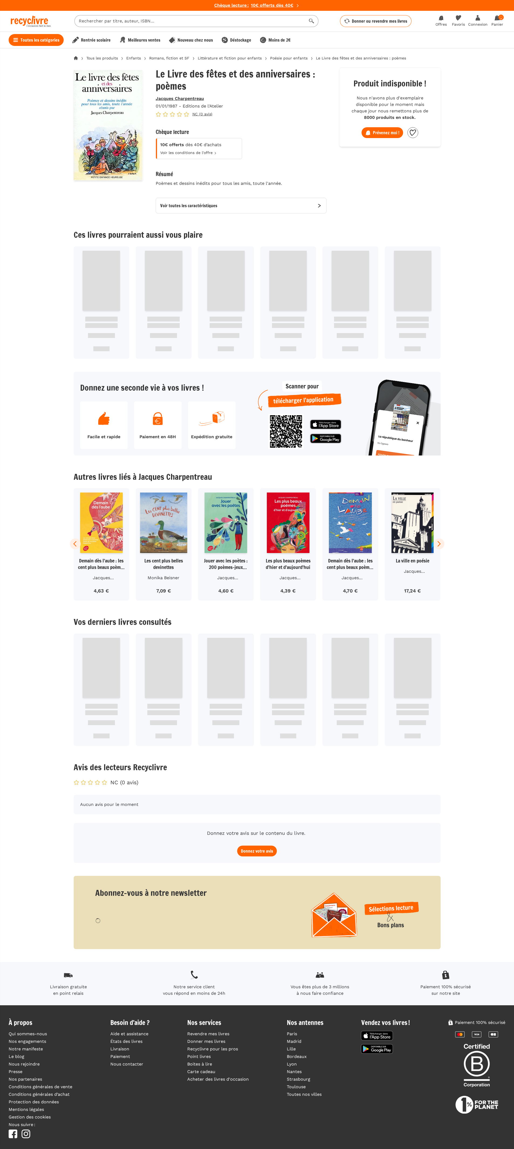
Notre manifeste (26, 1048)
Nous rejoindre (24, 1064)
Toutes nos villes (304, 1094)
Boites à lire (199, 1064)
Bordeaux (297, 1056)
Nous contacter (126, 1064)
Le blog (16, 1056)
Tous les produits (102, 58)
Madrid (294, 1041)
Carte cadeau (201, 1071)
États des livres (126, 1041)
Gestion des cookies (30, 1117)
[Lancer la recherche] (311, 21)
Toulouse (296, 1086)
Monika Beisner (163, 577)
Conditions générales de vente (40, 1086)
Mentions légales (26, 1109)
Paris (292, 1033)
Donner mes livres (206, 1041)
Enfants (133, 58)
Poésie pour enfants (289, 58)
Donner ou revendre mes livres (379, 21)
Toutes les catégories (40, 40)
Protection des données (34, 1101)
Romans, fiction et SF (169, 58)
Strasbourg (298, 1079)
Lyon (292, 1064)
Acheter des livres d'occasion (218, 1079)
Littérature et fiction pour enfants (230, 58)
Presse (15, 1071)
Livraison (119, 1048)
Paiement (120, 1056)
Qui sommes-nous (28, 1033)
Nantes (294, 1071)
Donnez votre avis (257, 851)
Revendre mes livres (208, 1033)
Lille (291, 1048)
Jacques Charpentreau (180, 98)
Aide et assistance (129, 1033)
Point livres (199, 1056)
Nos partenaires (25, 1079)
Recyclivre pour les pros (212, 1048)
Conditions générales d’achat (39, 1094)
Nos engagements (27, 1041)
